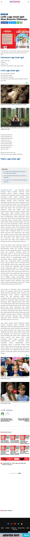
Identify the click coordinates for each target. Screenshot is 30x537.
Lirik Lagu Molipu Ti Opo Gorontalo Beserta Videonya (14, 441)
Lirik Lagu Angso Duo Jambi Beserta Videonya (24, 452)
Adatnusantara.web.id (6, 190)
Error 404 (15, 529)
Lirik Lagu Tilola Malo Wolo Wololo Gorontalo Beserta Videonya (14, 453)
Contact (7, 527)
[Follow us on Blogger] (21, 523)
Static (27, 527)
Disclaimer (13, 527)
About (2, 527)
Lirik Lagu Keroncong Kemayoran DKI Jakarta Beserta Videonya (7, 420)
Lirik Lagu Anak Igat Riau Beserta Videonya (14, 18)
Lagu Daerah (9, 410)
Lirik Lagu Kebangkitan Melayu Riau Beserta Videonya (23, 420)
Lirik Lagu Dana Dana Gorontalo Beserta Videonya (5, 441)
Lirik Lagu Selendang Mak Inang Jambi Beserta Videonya (24, 442)
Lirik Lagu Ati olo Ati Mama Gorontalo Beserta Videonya (5, 453)
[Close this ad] (29, 532)
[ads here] (15, 535)
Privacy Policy (21, 527)
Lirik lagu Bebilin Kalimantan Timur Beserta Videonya (14, 176)
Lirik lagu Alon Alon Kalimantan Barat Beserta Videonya (15, 180)
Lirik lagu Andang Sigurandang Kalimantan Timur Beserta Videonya (14, 172)
